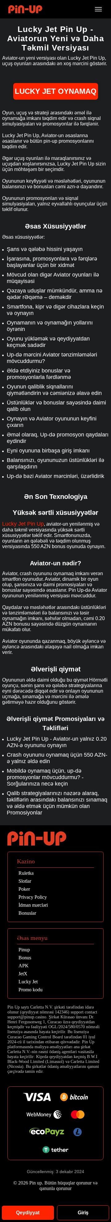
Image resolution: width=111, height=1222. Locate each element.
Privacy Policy (32, 897)
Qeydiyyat (27, 1212)
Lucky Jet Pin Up (23, 524)
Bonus (24, 957)
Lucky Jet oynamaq (56, 91)
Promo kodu (30, 989)
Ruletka (26, 873)
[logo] (25, 9)
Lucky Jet (28, 981)
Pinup (24, 949)
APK (23, 965)
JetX (22, 973)
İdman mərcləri (33, 905)
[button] (100, 1186)
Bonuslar (27, 913)
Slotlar (24, 881)
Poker (24, 889)
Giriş (83, 1212)
